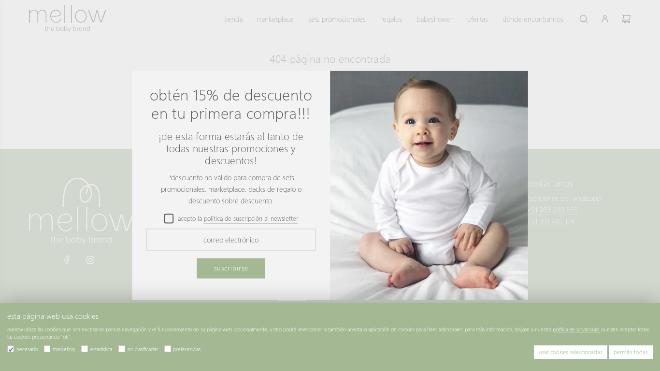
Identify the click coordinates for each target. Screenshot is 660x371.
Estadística (101, 349)
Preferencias (187, 349)
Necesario (27, 349)
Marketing (64, 349)
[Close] (510, 87)
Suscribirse (231, 267)
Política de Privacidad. (576, 329)
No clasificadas (143, 349)
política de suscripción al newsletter (251, 218)
